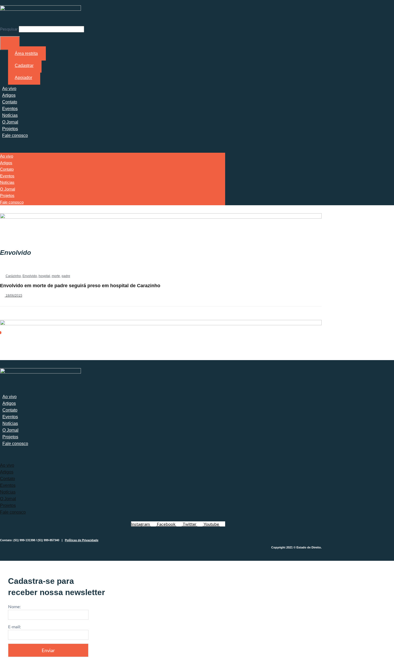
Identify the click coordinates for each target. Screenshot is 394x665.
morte (56, 276)
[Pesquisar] (10, 43)
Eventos (10, 108)
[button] (112, 146)
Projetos (10, 128)
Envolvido (30, 276)
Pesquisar (9, 28)
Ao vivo (9, 88)
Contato (9, 102)
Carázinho (13, 276)
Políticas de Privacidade (81, 540)
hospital (44, 276)
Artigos (9, 95)
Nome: (14, 606)
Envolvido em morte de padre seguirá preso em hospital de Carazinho (80, 285)
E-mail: (14, 626)
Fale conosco (15, 135)
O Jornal (10, 122)
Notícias (10, 115)
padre (66, 276)
